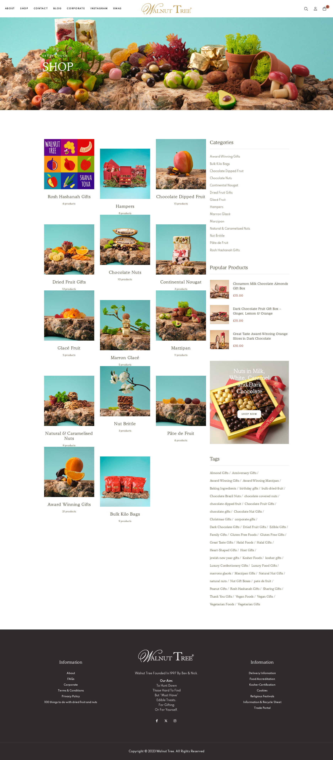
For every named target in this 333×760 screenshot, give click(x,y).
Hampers (216, 207)
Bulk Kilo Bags (220, 164)
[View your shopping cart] (324, 9)
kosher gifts (273, 558)
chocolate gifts (220, 511)
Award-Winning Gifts (224, 481)
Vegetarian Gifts (249, 604)
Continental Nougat (224, 185)
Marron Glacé (220, 214)
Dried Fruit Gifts (221, 192)
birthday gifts (249, 488)
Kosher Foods (252, 558)
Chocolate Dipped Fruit (227, 171)
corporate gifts (245, 519)
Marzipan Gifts (245, 573)
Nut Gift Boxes (240, 581)
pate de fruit (262, 581)
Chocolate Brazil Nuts (225, 496)
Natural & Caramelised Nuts (230, 228)
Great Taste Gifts (221, 542)
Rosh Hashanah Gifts (225, 250)
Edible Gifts (278, 527)
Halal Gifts (264, 542)
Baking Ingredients (223, 488)
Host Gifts (247, 550)
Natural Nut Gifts (271, 573)
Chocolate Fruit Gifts (259, 504)
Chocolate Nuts (221, 178)
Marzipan (217, 221)
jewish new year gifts (224, 558)
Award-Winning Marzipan (261, 481)
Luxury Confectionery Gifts (229, 565)
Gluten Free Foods (243, 535)
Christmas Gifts (220, 519)
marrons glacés (220, 573)
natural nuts (218, 581)
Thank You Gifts (221, 596)
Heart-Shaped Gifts (223, 550)
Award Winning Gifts (225, 156)
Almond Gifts (219, 473)
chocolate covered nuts (261, 496)
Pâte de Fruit (219, 243)
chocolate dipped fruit (225, 504)
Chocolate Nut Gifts (248, 511)
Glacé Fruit (218, 200)
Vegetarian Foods (222, 604)
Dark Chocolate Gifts (225, 527)
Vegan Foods (245, 596)
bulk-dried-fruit (272, 488)
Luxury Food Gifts (264, 565)
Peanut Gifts (218, 589)
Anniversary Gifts (244, 473)
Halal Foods (245, 542)
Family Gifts (218, 535)
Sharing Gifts (272, 589)
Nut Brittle (217, 236)
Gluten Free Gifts (272, 535)
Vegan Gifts (265, 596)
